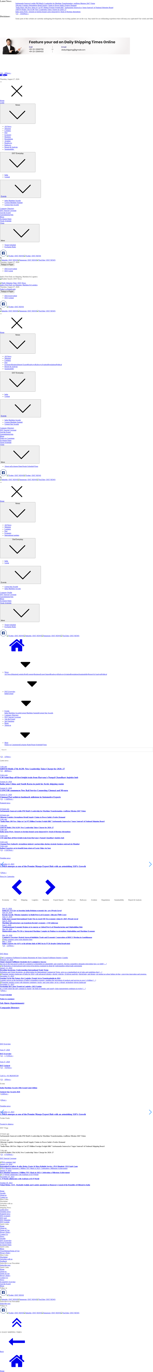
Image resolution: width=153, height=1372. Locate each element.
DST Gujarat (9, 298)
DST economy (5, 1216)
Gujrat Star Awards (11, 587)
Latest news (4, 1210)
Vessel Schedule (36, 745)
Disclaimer (4, 1257)
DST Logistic (5, 1222)
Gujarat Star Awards (11, 205)
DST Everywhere (10, 269)
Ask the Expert (5, 1284)
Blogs (2, 1249)
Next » (8, 14)
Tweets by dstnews (6, 1124)
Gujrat (6, 563)
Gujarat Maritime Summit (13, 203)
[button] (17, 98)
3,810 (4, 14)
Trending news (5, 1212)
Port (5, 133)
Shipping (7, 129)
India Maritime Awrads (12, 201)
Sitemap (7, 1251)
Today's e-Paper (5, 289)
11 (5, 757)
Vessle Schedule (10, 245)
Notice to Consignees (12, 745)
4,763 (6, 1154)
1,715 (6, 1056)
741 (5, 1068)
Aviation (7, 141)
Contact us (4, 1197)
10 (5, 1079)
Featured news (5, 1214)
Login (2, 103)
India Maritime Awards (12, 713)
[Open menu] (1, 81)
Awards (2, 1193)
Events (3, 196)
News (2, 1236)
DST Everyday (10, 1282)
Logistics (7, 131)
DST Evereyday (6, 1241)
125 (8, 946)
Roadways (8, 143)
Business (7, 137)
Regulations (8, 139)
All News (7, 126)
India (6, 175)
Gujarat (7, 177)
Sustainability (9, 149)
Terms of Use (5, 1230)
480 (5, 771)
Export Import (45, 674)
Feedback (3, 1261)
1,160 (6, 799)
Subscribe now (5, 1265)
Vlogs (36, 466)
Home (2, 1191)
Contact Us (4, 1234)
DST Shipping (5, 1220)
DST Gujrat (8, 271)
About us (7, 466)
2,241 (6, 850)
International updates (11, 535)
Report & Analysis (11, 147)
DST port (3, 1218)
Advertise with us (6, 1259)
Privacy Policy (5, 1232)
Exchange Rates (10, 247)
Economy (7, 135)
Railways (7, 145)
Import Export (23, 365)
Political (59, 365)
